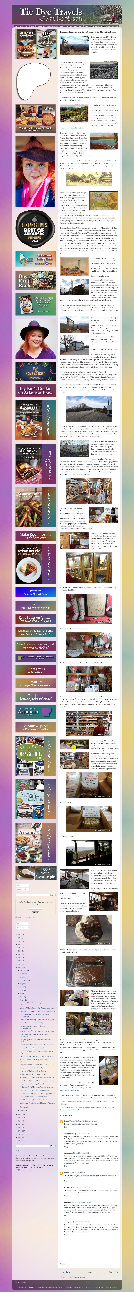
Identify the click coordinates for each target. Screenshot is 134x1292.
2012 (20, 1124)
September (24, 980)
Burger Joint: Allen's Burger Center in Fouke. (34, 1084)
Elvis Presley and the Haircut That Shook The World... (37, 1065)
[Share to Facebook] (66, 1104)
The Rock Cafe (74, 1075)
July (21, 987)
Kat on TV (87, 26)
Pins (75, 26)
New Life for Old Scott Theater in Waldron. (34, 1074)
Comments (22, 889)
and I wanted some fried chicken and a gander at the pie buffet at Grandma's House (77, 1087)
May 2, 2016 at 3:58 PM (77, 1172)
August (22, 983)
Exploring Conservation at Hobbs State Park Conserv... (38, 1011)
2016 (20, 967)
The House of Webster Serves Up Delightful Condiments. (34, 1015)
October (23, 977)
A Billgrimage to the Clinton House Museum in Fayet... (36, 1041)
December (23, 970)
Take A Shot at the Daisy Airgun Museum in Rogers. (37, 1020)
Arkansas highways (77, 1107)
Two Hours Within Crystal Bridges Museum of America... (35, 1004)
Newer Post (65, 1272)
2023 (20, 944)
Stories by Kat (41, 26)
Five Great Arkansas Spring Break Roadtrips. (34, 1090)
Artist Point (100, 1107)
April (22, 997)
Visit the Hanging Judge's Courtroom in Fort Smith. (37, 1056)
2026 (20, 935)
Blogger (114, 1287)
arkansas (67, 1107)
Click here (18, 1151)
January (23, 1110)
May (21, 993)
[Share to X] (64, 1104)
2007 (20, 1141)
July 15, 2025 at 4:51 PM (81, 1222)
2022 (20, 948)
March (22, 1000)
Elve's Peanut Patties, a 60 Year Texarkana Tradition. (37, 1081)
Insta (80, 26)
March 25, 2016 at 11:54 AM (87, 1121)
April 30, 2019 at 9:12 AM (81, 1187)
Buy (16, 26)
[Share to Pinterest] (67, 1104)
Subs (26, 26)
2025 (20, 938)
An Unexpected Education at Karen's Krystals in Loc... (37, 1093)
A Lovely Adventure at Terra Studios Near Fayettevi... (37, 1045)
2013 (20, 1121)
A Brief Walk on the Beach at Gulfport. (32, 1023)
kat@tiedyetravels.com (23, 1170)
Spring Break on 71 (66, 1110)
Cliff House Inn (79, 377)
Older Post (114, 1272)
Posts (20, 885)
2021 (20, 951)
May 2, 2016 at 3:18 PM (81, 1134)
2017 (20, 964)
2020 (20, 954)
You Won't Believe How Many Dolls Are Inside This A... (37, 1060)
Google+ (89, 1282)
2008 (20, 1137)
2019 (20, 958)
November (24, 974)
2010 (20, 1131)
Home (89, 1272)
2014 (20, 1118)
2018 (20, 961)
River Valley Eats (97, 26)
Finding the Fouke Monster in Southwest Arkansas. (37, 1087)
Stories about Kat (52, 26)
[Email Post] (112, 1101)
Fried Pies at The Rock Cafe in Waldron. (33, 1071)
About (32, 26)
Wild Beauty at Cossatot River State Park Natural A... (37, 1077)
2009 (20, 1134)
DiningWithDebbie (71, 1121)
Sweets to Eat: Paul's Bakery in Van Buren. (33, 1048)
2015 (20, 1114)
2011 (20, 1128)
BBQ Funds (115, 26)
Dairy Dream (64, 210)
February (23, 1107)
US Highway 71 (78, 1110)
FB (71, 26)
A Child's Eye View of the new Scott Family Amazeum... (34, 1035)
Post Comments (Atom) (77, 1277)
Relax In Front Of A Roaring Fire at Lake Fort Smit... (37, 1031)
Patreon (107, 26)
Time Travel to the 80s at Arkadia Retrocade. (34, 1097)
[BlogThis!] (62, 1104)
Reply (66, 1127)
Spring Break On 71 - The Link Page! (32, 1068)
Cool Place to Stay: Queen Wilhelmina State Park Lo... (38, 1100)
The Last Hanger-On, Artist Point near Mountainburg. (32, 1027)
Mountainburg (110, 1107)
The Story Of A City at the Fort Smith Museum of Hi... (36, 1052)
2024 (20, 941)
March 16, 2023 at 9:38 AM (82, 1202)
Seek (21, 26)
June (22, 990)
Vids (66, 26)
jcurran (66, 1172)
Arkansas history (90, 1107)
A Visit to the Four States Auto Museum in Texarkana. (37, 1103)
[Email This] (61, 1104)
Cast (61, 26)
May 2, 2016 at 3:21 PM (81, 1153)
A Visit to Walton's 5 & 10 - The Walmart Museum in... (37, 1008)
